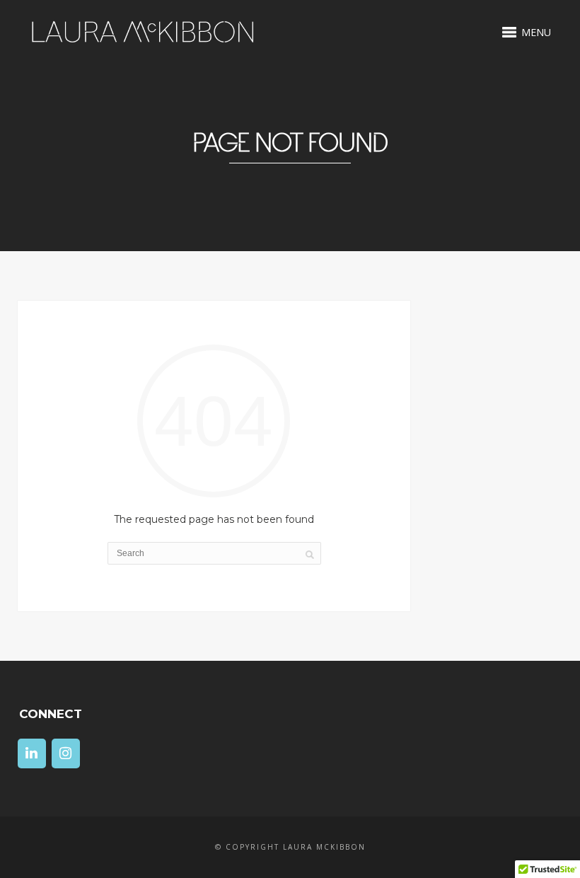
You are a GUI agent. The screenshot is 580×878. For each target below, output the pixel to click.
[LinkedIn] (32, 753)
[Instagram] (66, 753)
